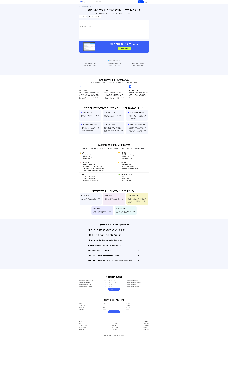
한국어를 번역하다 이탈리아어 (90, 65)
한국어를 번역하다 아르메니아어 (109, 282)
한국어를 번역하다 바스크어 (85, 284)
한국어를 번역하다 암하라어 (132, 280)
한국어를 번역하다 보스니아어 (85, 286)
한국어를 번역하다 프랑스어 (114, 65)
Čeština (127, 309)
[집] (80, 6)
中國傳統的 (81, 309)
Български (81, 307)
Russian (118, 22)
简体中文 (128, 307)
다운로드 (141, 2)
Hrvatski (104, 309)
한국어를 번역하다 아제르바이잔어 (133, 282)
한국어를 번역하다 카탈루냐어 (132, 286)
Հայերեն (128, 303)
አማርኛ (104, 303)
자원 (100, 1)
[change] (114, 22)
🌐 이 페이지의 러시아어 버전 (114, 60)
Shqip (80, 303)
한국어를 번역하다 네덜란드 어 (114, 63)
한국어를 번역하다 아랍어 (84, 282)
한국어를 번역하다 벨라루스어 (109, 284)
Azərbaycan (81, 305)
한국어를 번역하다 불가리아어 (109, 286)
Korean (110, 22)
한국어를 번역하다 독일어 (90, 63)
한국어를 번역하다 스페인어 (138, 63)
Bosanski (128, 305)
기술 (94, 1)
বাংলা (103, 305)
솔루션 (90, 1)
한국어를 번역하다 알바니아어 (109, 280)
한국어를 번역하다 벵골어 (131, 284)
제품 (97, 1)
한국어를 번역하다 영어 (138, 65)
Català (104, 307)
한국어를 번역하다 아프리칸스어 (86, 280)
